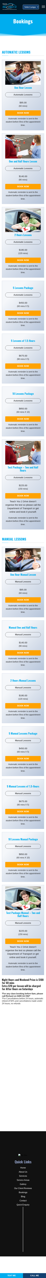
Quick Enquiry (23, 1205)
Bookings (23, 1192)
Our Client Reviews (23, 1188)
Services (23, 1176)
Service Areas (23, 1180)
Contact (23, 1201)
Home (23, 1168)
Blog (23, 1196)
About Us (23, 1172)
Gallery (23, 1184)
